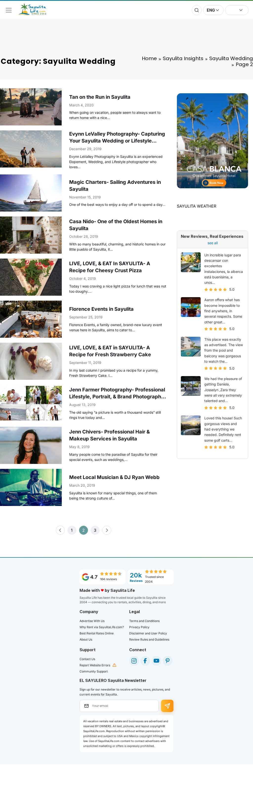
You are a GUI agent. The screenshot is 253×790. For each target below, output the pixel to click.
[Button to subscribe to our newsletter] (167, 706)
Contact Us (87, 659)
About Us (86, 639)
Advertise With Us (92, 621)
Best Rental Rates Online (97, 633)
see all (213, 243)
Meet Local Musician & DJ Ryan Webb (114, 477)
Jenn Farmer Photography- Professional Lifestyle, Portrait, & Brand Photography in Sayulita (117, 393)
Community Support (94, 671)
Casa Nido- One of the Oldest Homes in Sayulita (115, 224)
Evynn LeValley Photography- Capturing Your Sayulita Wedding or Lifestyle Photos (117, 137)
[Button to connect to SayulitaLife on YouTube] (156, 661)
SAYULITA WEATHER (196, 206)
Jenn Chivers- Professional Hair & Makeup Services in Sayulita (109, 435)
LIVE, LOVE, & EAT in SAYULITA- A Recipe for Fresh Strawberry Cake (110, 351)
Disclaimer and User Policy (148, 633)
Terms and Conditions (144, 621)
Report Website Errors (95, 665)
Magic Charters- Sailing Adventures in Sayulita (115, 185)
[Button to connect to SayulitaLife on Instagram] (134, 661)
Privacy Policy (139, 627)
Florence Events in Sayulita (101, 309)
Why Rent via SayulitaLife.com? (102, 627)
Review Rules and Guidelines (149, 639)
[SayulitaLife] (35, 13)
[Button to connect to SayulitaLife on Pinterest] (167, 661)
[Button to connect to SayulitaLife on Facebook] (145, 661)
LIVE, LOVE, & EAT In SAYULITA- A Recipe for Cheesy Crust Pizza (109, 267)
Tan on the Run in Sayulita (99, 97)
